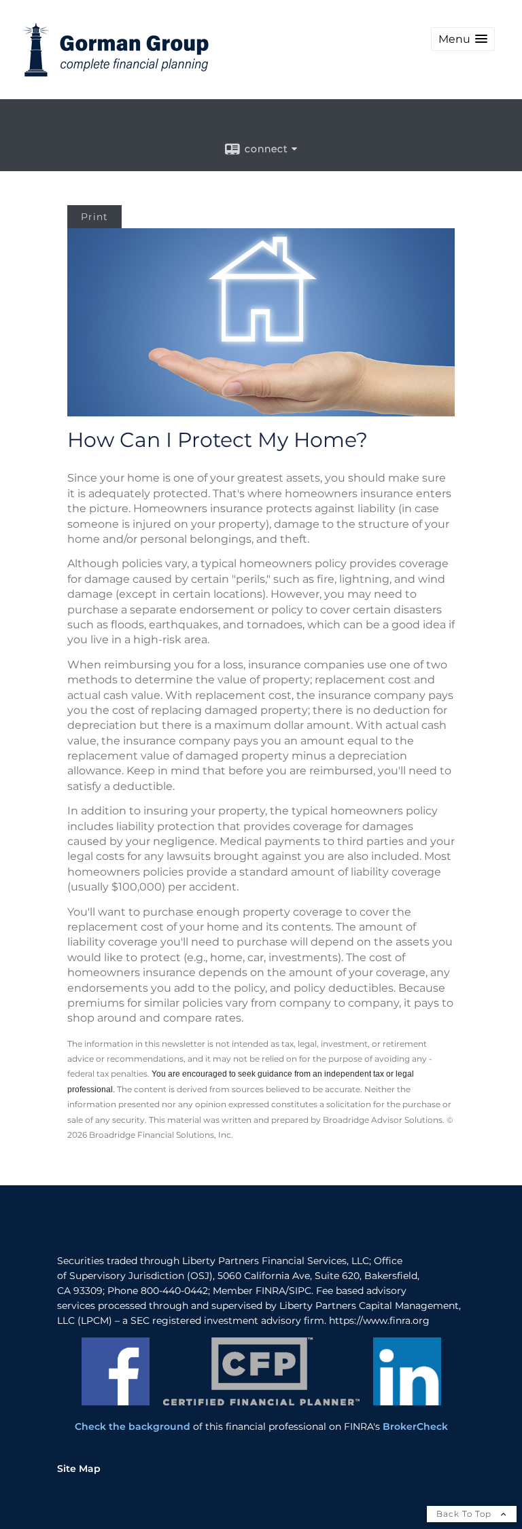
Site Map (79, 1468)
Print (94, 217)
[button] (463, 39)
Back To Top (465, 1514)
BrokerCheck (415, 1426)
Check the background (132, 1426)
